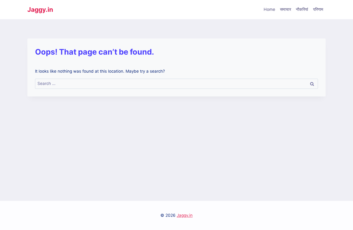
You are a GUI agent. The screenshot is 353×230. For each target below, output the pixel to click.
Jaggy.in (185, 215)
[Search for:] (176, 83)
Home (269, 9)
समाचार (285, 9)
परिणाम (318, 9)
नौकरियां (302, 9)
